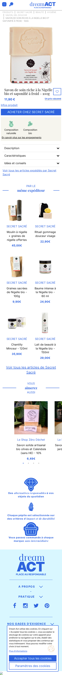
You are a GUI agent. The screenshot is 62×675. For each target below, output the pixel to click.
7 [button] (44, 82)
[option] (31, 54)
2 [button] (18, 82)
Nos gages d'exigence (27, 623)
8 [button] (49, 82)
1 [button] (13, 82)
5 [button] (33, 82)
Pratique (27, 596)
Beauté (40, 12)
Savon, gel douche (16, 15)
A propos (27, 586)
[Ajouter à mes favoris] (57, 91)
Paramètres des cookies (32, 666)
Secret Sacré (24, 12)
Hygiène (51, 12)
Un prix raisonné (53, 98)
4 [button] (28, 82)
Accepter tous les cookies (32, 658)
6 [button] (38, 82)
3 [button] (23, 82)
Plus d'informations (18, 651)
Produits (8, 12)
